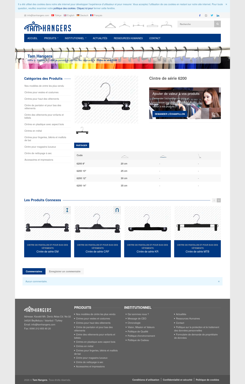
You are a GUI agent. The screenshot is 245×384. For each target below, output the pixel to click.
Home (30, 60)
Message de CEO (137, 318)
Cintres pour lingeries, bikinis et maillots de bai (45, 138)
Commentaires (34, 271)
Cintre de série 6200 (107, 60)
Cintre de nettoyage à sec (38, 153)
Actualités (100, 38)
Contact (154, 38)
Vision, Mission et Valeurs (141, 327)
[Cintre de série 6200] (108, 100)
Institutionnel (74, 38)
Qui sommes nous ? (138, 314)
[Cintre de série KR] (147, 223)
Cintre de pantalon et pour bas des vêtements (71, 60)
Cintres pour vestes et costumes (41, 92)
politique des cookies (65, 8)
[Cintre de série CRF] (97, 223)
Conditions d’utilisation (145, 379)
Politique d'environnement (141, 335)
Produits (50, 38)
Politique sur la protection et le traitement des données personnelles (196, 328)
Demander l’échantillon (170, 114)
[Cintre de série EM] (47, 223)
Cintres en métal (33, 130)
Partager (81, 145)
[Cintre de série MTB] (197, 223)
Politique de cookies (207, 379)
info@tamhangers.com (38, 15)
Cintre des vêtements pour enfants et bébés (44, 116)
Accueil (33, 38)
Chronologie (134, 322)
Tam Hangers (39, 380)
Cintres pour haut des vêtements (41, 98)
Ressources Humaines (128, 38)
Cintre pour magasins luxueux (40, 146)
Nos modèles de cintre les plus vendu (44, 85)
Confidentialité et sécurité (177, 379)
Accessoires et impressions (38, 159)
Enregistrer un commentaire (64, 271)
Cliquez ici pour (85, 8)
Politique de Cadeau (138, 340)
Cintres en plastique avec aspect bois (44, 124)
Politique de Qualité (138, 331)
